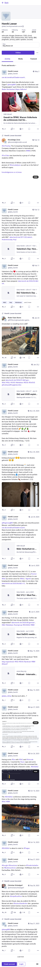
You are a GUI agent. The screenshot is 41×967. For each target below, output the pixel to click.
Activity (7, 59)
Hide (35, 177)
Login (21, 964)
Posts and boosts (8, 65)
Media (20, 59)
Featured (33, 59)
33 (13, 32)
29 (3, 32)
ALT (36, 352)
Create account (9, 964)
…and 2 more (27, 302)
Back (6, 3)
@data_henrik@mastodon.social (12, 26)
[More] (38, 129)
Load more (20, 957)
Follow (18, 53)
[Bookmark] (29, 129)
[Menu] (37, 53)
